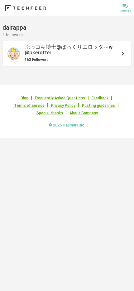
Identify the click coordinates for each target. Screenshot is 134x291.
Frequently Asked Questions (60, 98)
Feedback (100, 98)
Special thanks (49, 113)
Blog (24, 98)
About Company (83, 113)
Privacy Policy (63, 105)
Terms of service (29, 105)
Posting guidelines (98, 105)
